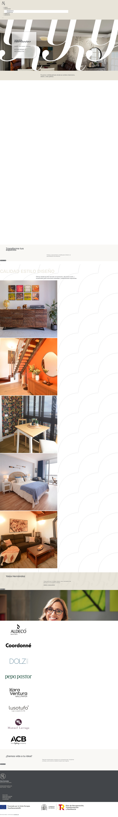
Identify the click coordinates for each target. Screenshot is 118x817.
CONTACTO (2, 764)
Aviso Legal (5, 794)
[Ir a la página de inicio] (3, 4)
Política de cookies (6, 797)
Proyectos (7, 8)
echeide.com (16, 814)
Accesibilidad (5, 799)
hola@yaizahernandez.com (6, 785)
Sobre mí (7, 13)
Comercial (10, 12)
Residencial (10, 10)
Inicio (6, 7)
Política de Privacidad (7, 796)
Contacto (7, 15)
